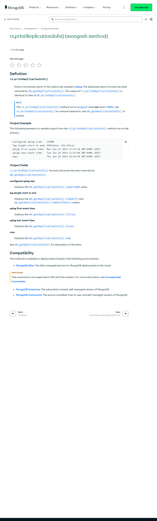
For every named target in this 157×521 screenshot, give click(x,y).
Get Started (141, 7)
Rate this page (16, 59)
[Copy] (126, 142)
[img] (12, 65)
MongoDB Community (29, 294)
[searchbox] (96, 19)
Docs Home (15, 28)
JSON (110, 106)
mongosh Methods (50, 28)
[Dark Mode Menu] (151, 19)
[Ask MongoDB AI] (146, 19)
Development (30, 28)
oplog (78, 86)
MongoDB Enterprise (28, 289)
